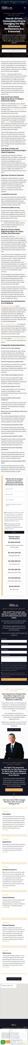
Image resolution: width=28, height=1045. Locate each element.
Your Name (4, 639)
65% (6, 74)
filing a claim (20, 105)
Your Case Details (5, 655)
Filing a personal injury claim (8, 306)
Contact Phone (4, 644)
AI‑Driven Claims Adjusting (17, 109)
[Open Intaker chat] (12, 1044)
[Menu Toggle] (25, 8)
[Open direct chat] (24, 1027)
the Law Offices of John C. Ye (10, 324)
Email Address (4, 649)
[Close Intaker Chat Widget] (27, 1027)
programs (7, 122)
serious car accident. (20, 236)
